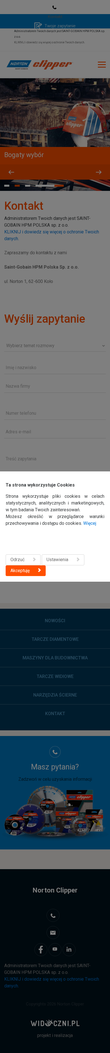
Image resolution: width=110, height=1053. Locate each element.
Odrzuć (17, 559)
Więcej (89, 523)
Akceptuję (20, 570)
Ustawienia (57, 559)
